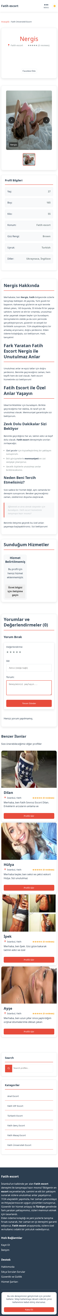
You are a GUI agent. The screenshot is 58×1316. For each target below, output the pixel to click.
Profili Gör (29, 816)
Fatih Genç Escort (16, 1125)
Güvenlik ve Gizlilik (11, 1276)
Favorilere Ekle (29, 71)
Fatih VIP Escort (15, 1106)
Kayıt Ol (5, 1245)
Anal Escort (13, 1096)
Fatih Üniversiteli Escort (19, 1145)
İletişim (5, 1250)
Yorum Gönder (29, 703)
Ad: (8, 661)
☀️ (54, 6)
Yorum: (10, 677)
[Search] (8, 1068)
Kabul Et (29, 1309)
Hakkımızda (7, 1266)
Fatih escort (9, 6)
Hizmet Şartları (9, 1281)
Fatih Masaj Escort (16, 1135)
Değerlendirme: (14, 646)
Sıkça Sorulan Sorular (13, 1271)
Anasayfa (5, 21)
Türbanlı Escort (15, 1115)
